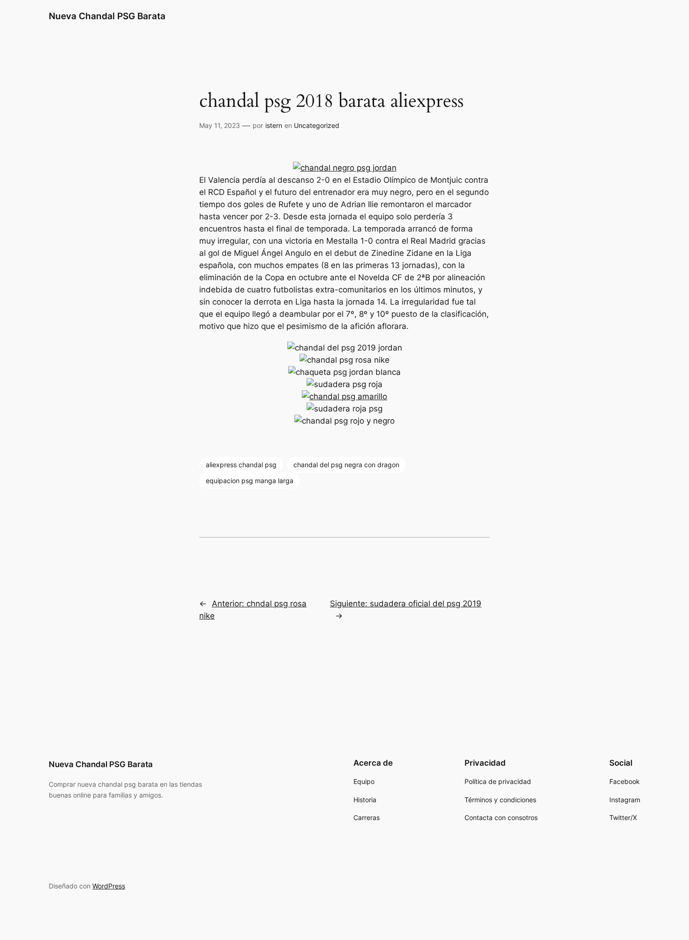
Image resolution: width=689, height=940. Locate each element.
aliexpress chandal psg (241, 465)
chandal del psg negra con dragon (346, 465)
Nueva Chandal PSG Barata (107, 16)
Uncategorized (316, 125)
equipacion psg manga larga (249, 481)
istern (273, 125)
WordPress (108, 886)
